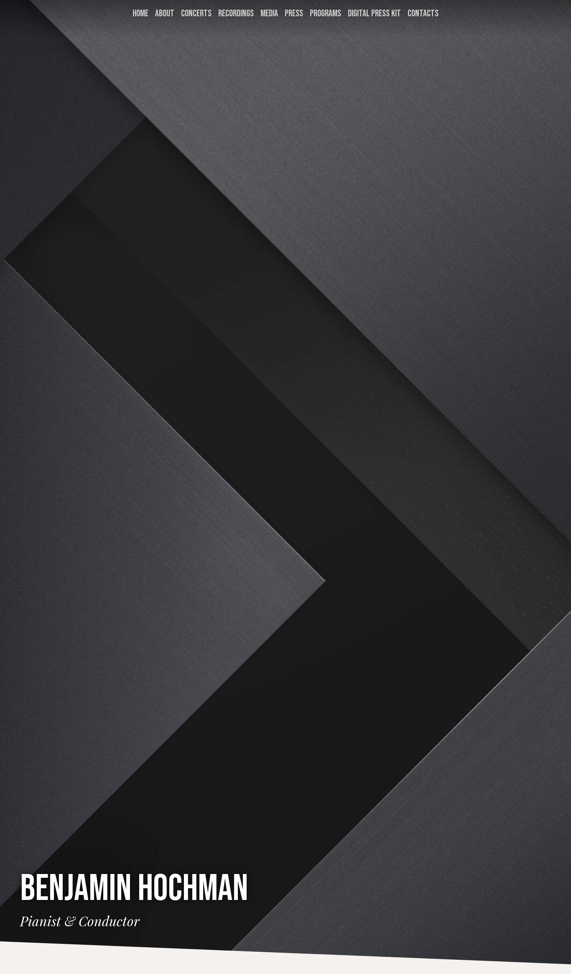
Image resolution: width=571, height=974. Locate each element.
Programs (325, 13)
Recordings (236, 13)
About (164, 13)
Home (140, 13)
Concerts (196, 13)
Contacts (423, 13)
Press (294, 13)
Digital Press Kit (374, 13)
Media (269, 13)
